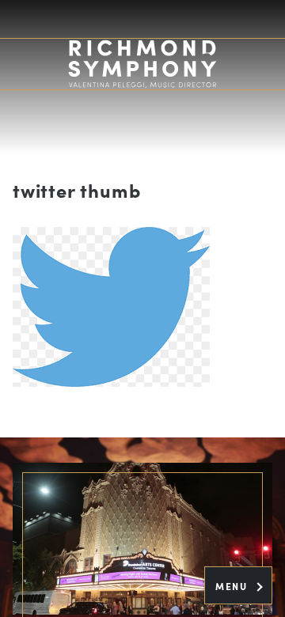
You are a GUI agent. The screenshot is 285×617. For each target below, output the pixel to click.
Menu (233, 586)
